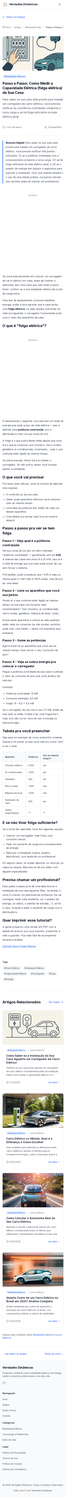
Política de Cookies (12, 1463)
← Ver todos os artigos (14, 1353)
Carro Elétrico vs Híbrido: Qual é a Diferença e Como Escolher (29, 1140)
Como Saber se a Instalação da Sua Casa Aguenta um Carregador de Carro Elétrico (33, 1059)
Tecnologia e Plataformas (15, 1434)
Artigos (17, 27)
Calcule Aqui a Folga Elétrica (19, 946)
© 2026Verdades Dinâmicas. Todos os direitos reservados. (33, 1485)
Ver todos (54, 1002)
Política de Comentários (14, 1469)
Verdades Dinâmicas (17, 1367)
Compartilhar (55, 127)
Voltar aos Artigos (15, 17)
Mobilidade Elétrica (42, 1334)
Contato (6, 1416)
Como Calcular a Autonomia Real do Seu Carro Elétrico (30, 1220)
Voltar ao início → (54, 1353)
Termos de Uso (10, 1458)
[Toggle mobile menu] (60, 4)
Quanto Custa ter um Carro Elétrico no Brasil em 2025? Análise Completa (32, 1299)
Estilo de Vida (9, 1439)
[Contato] (5, 1384)
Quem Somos (9, 1410)
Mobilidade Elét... (33, 27)
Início (5, 1399)
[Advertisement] (33, 231)
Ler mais (52, 1082)
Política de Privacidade (14, 1452)
